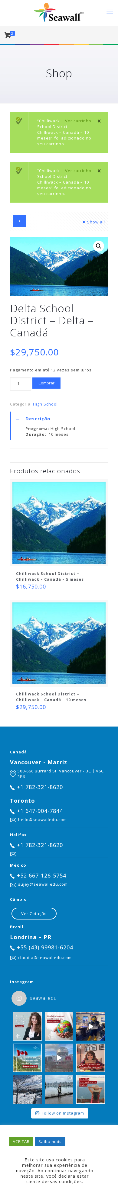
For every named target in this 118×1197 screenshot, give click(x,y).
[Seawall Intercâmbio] (59, 13)
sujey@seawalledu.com (43, 884)
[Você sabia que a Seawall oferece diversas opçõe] (59, 1026)
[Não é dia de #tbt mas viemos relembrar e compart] (90, 1026)
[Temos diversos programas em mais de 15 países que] (90, 1058)
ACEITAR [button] (21, 1141)
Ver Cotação (34, 913)
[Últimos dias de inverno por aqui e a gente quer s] (27, 1089)
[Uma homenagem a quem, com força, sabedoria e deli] (90, 1089)
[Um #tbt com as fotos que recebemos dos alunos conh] (59, 1089)
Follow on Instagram (63, 1113)
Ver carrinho (78, 121)
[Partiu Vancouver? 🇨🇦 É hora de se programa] (59, 1058)
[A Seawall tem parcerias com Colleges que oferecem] (27, 1026)
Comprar (46, 383)
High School (45, 404)
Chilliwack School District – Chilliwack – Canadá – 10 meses (51, 696)
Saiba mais (50, 1141)
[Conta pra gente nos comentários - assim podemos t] (27, 1058)
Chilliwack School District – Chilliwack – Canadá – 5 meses (50, 576)
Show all (96, 222)
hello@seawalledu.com (42, 819)
